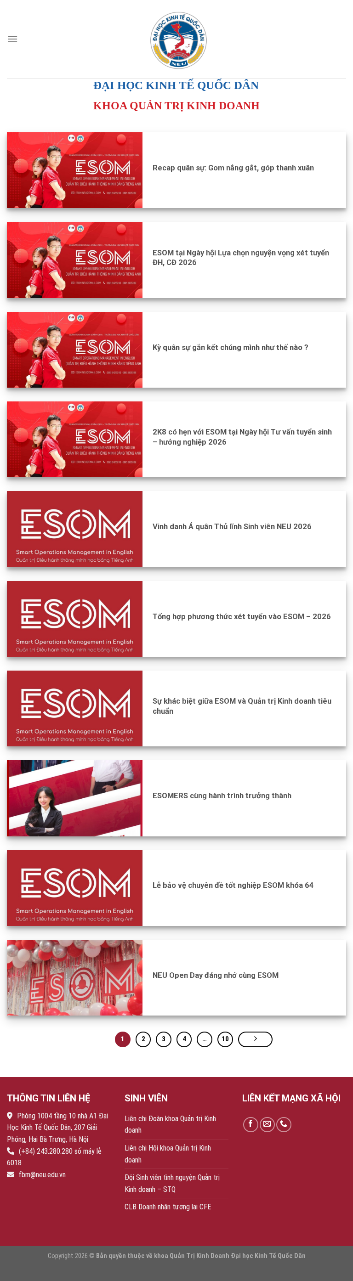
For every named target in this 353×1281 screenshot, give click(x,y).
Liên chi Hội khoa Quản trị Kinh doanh (168, 1154)
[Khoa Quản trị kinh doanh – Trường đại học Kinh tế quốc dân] (180, 38)
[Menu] (12, 39)
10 (225, 1039)
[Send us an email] (267, 1124)
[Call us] (283, 1124)
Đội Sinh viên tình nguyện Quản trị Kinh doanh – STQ (172, 1183)
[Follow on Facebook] (250, 1124)
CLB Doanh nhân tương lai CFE (168, 1206)
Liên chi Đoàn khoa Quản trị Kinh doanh (170, 1124)
